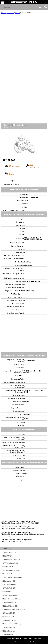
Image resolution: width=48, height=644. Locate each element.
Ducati (17, 13)
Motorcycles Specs (7, 13)
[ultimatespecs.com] (24, 2)
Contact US (31, 641)
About (16, 641)
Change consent (37, 638)
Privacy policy (23, 641)
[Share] (45, 6)
